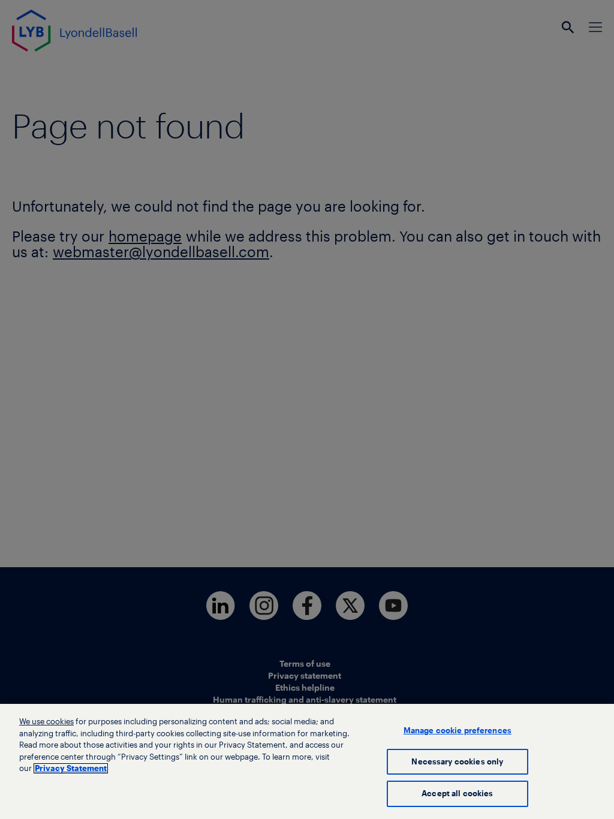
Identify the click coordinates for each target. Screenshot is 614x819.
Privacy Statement (71, 768)
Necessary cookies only (457, 762)
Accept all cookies (457, 793)
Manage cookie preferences (457, 730)
